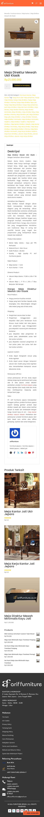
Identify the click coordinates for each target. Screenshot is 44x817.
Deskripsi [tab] (10, 145)
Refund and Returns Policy (11, 750)
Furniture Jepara (27, 385)
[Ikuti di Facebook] (9, 810)
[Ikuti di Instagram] (18, 810)
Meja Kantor (25, 13)
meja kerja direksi (24, 126)
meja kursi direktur (10, 134)
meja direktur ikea (28, 112)
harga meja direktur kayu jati (26, 102)
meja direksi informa (17, 110)
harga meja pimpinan (30, 105)
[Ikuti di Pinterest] (22, 810)
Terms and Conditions (9, 746)
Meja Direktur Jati (23, 114)
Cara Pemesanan (8, 739)
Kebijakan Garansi (8, 743)
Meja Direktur (16, 112)
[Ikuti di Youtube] (26, 810)
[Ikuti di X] (13, 810)
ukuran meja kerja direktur (24, 136)
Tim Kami (5, 717)
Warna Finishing (7, 735)
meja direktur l (16, 117)
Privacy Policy (6, 724)
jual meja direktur (10, 107)
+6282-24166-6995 (32, 813)
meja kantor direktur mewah (20, 124)
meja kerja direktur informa (20, 129)
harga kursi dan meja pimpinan (23, 97)
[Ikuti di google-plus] (30, 810)
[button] (36, 21)
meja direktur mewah (29, 117)
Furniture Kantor (16, 13)
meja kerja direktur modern (27, 131)
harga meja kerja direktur (13, 105)
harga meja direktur (20, 100)
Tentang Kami (7, 728)
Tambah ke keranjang (22, 85)
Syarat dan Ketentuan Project (12, 754)
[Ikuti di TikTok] (34, 810)
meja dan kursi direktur (25, 107)
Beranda (7, 13)
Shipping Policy (7, 732)
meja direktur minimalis (12, 119)
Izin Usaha (5, 721)
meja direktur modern (18, 122)
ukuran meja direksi (25, 134)
